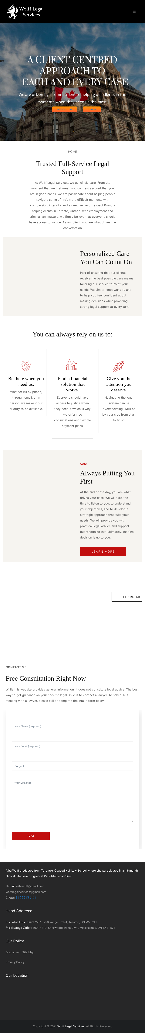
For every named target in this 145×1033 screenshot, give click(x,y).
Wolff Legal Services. (71, 1026)
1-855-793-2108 (64, 109)
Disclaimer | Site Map (20, 952)
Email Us (92, 109)
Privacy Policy (15, 962)
